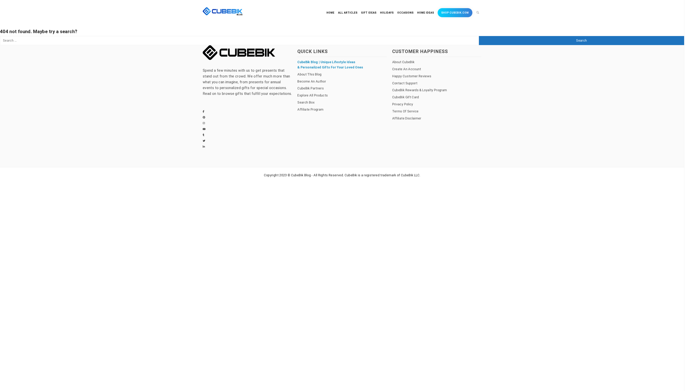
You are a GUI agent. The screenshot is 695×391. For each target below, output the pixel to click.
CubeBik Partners (310, 88)
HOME (330, 12)
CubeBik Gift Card (405, 97)
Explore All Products (312, 95)
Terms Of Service (405, 111)
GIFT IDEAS (368, 12)
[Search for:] (239, 40)
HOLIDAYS (387, 12)
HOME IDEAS (425, 12)
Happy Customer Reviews (411, 76)
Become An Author (311, 81)
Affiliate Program (310, 109)
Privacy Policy (402, 104)
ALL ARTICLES (347, 12)
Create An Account (406, 69)
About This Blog (309, 74)
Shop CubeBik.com (455, 12)
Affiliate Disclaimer (406, 118)
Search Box (306, 102)
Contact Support (404, 83)
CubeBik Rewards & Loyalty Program (419, 90)
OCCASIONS (405, 12)
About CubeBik (403, 62)
